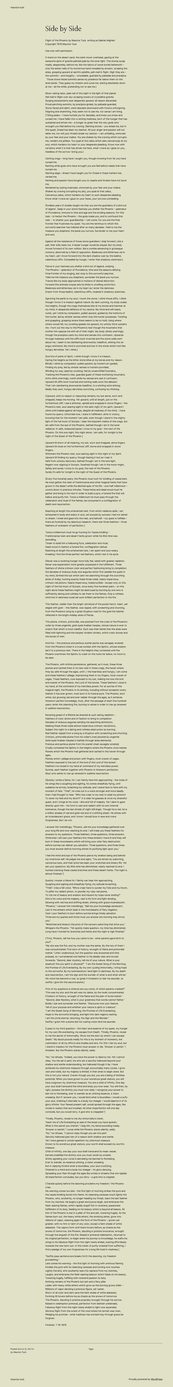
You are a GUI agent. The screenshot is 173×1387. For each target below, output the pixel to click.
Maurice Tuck (17, 7)
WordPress (156, 1379)
